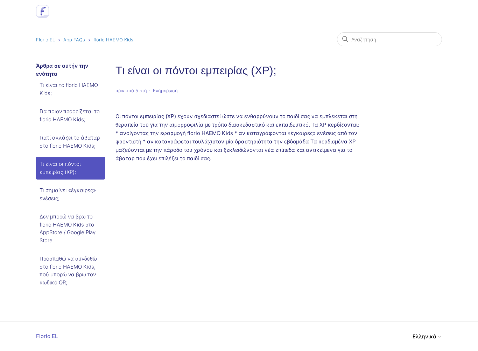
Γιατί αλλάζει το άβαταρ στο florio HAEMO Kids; (70, 141)
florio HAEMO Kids (113, 39)
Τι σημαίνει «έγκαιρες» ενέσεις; (68, 194)
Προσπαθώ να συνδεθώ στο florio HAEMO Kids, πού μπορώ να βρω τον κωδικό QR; (68, 270)
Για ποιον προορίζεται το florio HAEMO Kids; (70, 115)
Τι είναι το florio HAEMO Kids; (69, 89)
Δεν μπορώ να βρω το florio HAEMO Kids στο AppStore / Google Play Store (68, 228)
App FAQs (74, 39)
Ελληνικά (425, 336)
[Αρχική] (42, 16)
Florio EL (45, 39)
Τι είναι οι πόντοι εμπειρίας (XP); (60, 168)
